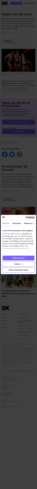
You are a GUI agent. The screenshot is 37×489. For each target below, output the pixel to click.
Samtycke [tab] (5, 223)
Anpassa (17, 264)
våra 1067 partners (14, 234)
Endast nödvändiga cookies (18, 270)
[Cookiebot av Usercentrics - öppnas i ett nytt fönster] (26, 217)
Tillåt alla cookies (18, 258)
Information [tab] (17, 223)
